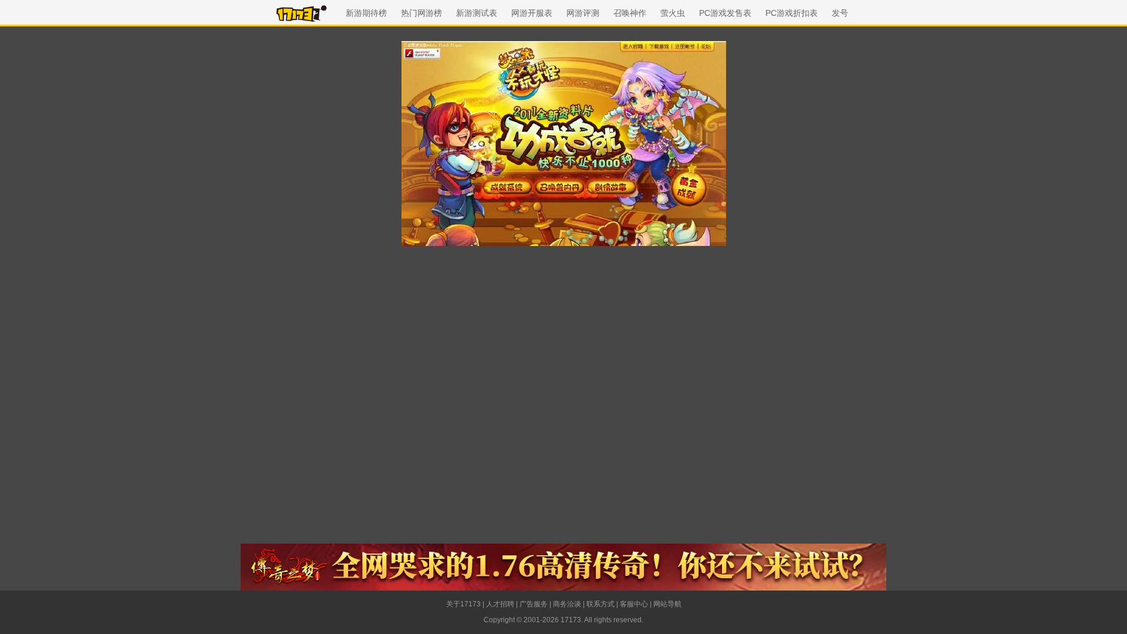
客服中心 (634, 604)
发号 (840, 13)
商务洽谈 (567, 604)
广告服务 (533, 604)
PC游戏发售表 (725, 13)
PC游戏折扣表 (791, 13)
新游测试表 (476, 13)
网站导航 (667, 604)
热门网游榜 (421, 13)
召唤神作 (629, 13)
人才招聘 (500, 604)
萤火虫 (672, 13)
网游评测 (582, 13)
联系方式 (600, 604)
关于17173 (463, 604)
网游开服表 (531, 13)
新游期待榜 (366, 13)
